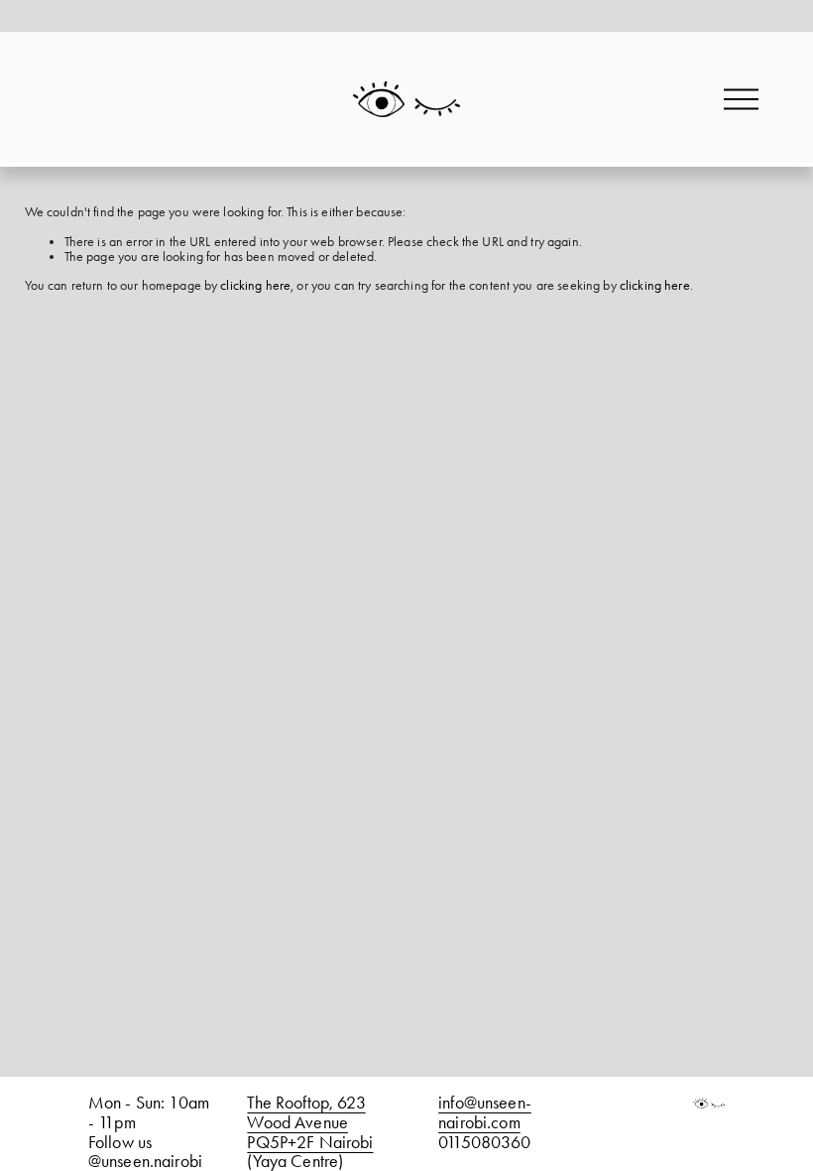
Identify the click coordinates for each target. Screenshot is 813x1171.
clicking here (255, 285)
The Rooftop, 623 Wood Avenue (306, 1112)
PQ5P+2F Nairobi (310, 1142)
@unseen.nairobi (145, 1161)
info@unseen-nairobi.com (484, 1112)
